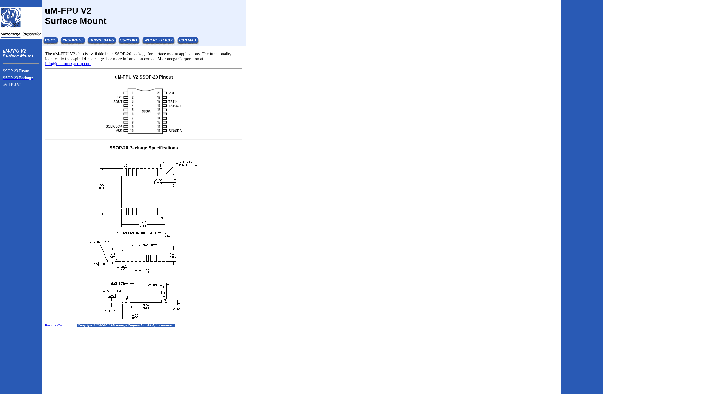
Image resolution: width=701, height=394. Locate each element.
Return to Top (54, 325)
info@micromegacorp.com (68, 63)
